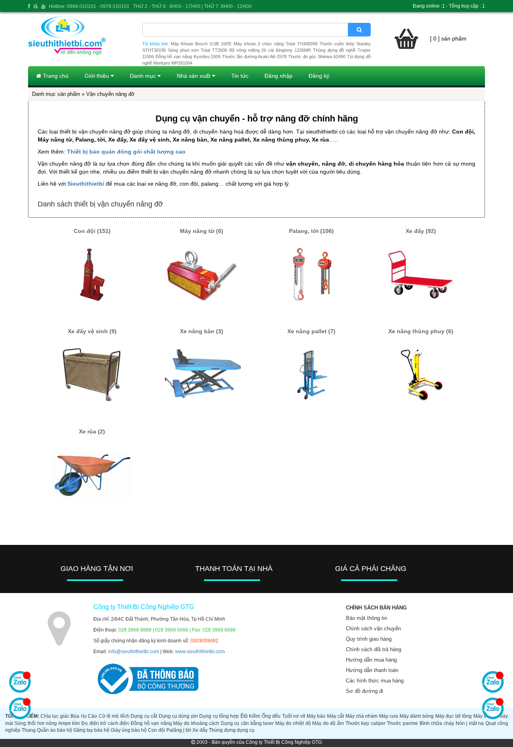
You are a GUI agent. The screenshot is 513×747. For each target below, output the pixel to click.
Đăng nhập (279, 76)
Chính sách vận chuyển (373, 629)
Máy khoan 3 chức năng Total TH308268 (275, 43)
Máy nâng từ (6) (201, 231)
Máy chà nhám (361, 716)
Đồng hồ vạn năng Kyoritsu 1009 (188, 56)
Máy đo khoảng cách (196, 723)
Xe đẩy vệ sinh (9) (92, 331)
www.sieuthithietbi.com (200, 651)
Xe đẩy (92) (421, 231)
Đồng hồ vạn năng (151, 723)
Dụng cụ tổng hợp (219, 716)
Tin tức (239, 76)
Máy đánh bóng (417, 716)
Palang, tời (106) (311, 231)
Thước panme (402, 723)
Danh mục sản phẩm (56, 94)
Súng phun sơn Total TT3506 (197, 50)
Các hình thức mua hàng (375, 681)
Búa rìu (78, 716)
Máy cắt (335, 716)
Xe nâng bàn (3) (201, 331)
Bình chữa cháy (437, 723)
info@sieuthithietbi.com (133, 651)
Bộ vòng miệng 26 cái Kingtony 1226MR (270, 50)
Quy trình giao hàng (369, 639)
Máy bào (316, 716)
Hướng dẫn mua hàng (371, 660)
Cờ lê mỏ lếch (114, 716)
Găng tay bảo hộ (91, 730)
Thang (29, 730)
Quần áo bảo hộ (54, 730)
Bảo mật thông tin (366, 618)
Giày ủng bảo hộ (129, 730)
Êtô (244, 716)
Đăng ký (319, 76)
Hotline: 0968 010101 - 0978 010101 (89, 6)
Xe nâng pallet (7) (311, 331)
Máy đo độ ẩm (328, 723)
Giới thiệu (98, 76)
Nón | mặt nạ (470, 723)
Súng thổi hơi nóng (35, 723)
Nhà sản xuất (194, 76)
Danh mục (144, 76)
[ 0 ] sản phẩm (448, 38)
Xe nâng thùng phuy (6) (420, 331)
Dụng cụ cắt (144, 716)
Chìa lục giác (54, 716)
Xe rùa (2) (92, 431)
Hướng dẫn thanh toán (372, 670)
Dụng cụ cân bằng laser (247, 723)
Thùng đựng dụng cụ (231, 730)
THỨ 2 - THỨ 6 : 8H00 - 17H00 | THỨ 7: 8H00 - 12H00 (192, 6)
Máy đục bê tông (453, 716)
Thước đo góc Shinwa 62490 (316, 56)
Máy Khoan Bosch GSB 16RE (201, 43)
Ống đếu (271, 716)
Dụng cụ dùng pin (178, 716)
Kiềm (254, 716)
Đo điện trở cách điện (105, 723)
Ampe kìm (69, 723)
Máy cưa (388, 716)
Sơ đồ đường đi (364, 691)
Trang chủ (55, 76)
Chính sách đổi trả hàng (373, 649)
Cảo (92, 716)
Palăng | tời (178, 730)
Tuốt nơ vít (293, 716)
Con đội (156, 730)
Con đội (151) (92, 231)
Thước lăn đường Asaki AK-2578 (254, 56)
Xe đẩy (200, 730)
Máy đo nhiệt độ (293, 723)
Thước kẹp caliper (365, 723)
